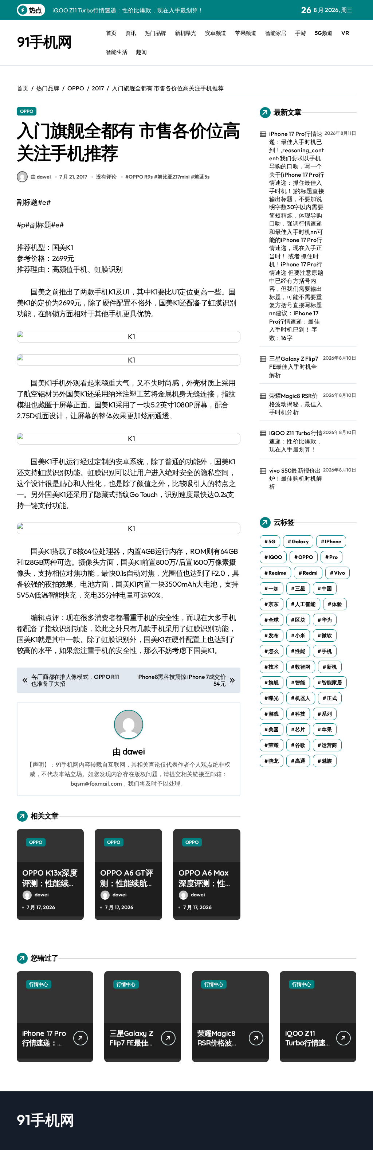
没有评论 (106, 176)
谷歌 (300, 745)
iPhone (333, 541)
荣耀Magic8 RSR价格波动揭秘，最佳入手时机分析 (295, 404)
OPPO (26, 111)
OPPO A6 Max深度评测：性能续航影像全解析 (205, 883)
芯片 (300, 729)
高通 (300, 761)
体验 (337, 604)
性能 (300, 651)
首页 (111, 33)
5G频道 (324, 33)
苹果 (327, 729)
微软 (327, 635)
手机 (327, 651)
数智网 (302, 667)
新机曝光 (185, 33)
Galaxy (300, 541)
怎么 (273, 651)
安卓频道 (215, 33)
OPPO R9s (141, 176)
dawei (133, 751)
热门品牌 (155, 33)
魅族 (327, 761)
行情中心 (38, 984)
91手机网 (44, 41)
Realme (277, 573)
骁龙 (273, 761)
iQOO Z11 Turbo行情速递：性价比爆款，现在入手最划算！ (295, 441)
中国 (327, 588)
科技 (300, 714)
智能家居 (275, 33)
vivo (339, 573)
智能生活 (116, 51)
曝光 (273, 698)
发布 (273, 635)
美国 (273, 729)
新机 (332, 667)
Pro (333, 557)
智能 (300, 682)
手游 (300, 33)
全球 (273, 620)
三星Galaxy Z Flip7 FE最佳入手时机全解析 (293, 367)
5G (271, 541)
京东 (273, 604)
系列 (327, 714)
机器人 (302, 698)
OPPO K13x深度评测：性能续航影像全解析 (49, 883)
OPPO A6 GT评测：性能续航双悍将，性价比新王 (127, 888)
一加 (273, 588)
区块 (300, 620)
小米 (300, 635)
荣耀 (273, 745)
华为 (327, 620)
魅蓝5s (201, 176)
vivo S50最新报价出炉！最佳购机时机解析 (295, 478)
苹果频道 (245, 33)
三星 (300, 588)
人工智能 (305, 604)
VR (345, 33)
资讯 (130, 33)
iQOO (275, 557)
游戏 (273, 714)
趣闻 (141, 51)
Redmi (310, 573)
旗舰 (273, 682)
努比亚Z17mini (173, 176)
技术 (273, 667)
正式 (332, 698)
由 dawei (41, 176)
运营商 (329, 745)
